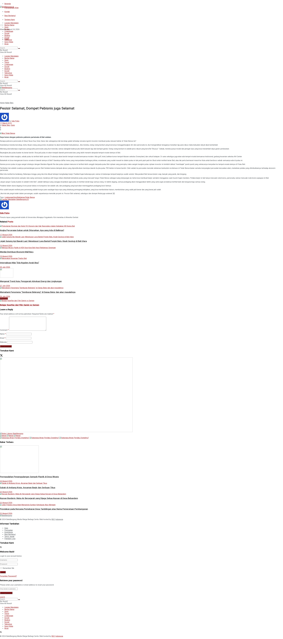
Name (3, 334)
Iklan (6, 528)
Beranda (7, 4)
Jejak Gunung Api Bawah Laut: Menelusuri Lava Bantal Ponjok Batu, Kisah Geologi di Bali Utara (43, 241)
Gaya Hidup (8, 42)
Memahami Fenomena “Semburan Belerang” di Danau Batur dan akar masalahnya (37, 292)
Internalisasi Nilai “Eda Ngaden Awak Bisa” (19, 263)
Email (2, 338)
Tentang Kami (9, 20)
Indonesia (59, 519)
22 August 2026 (6, 513)
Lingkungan (8, 31)
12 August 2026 (6, 246)
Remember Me (8, 568)
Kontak (7, 12)
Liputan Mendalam (11, 23)
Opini (6, 27)
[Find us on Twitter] (1, 33)
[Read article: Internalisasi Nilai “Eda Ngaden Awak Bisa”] (141, 258)
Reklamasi (21, 197)
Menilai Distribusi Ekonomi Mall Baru (16, 252)
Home (2, 103)
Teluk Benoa (30, 197)
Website (3, 342)
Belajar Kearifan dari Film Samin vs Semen (19, 305)
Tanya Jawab (9, 536)
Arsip (6, 44)
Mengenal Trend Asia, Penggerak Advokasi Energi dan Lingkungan (31, 281)
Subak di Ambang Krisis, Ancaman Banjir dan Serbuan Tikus (27, 487)
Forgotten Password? (8, 576)
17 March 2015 (6, 123)
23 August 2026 (6, 492)
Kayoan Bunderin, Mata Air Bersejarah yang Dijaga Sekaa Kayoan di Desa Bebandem (39, 498)
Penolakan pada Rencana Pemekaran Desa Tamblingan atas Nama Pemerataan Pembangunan (44, 509)
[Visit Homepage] (7, 7)
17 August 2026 (6, 235)
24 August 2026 (6, 481)
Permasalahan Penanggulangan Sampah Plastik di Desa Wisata (29, 477)
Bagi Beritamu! (10, 16)
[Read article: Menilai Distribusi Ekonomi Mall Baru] (141, 248)
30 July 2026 (5, 267)
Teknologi (8, 40)
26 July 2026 (5, 296)
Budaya (7, 36)
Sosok (6, 33)
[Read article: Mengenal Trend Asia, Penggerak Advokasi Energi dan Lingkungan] (141, 273)
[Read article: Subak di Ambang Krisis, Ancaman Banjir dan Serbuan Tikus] (141, 483)
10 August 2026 (6, 256)
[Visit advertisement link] (14, 199)
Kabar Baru (9, 103)
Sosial (6, 38)
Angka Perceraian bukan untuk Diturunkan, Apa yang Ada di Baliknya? (32, 230)
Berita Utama (9, 25)
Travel (6, 29)
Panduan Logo (9, 539)
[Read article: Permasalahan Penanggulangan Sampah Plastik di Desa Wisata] (141, 459)
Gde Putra (15, 121)
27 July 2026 (5, 286)
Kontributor (8, 532)
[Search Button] (19, 48)
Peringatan (8, 530)
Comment (4, 330)
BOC (53, 519)
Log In (2, 597)
